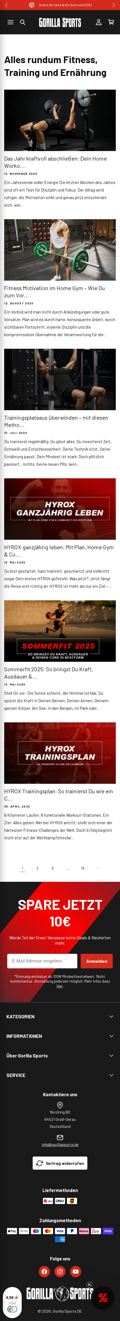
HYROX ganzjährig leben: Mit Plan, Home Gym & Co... (59, 551)
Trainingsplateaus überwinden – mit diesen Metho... (56, 421)
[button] (22, 22)
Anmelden (96, 961)
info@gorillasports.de (60, 1144)
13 (82, 868)
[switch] (12, 1309)
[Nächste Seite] (98, 868)
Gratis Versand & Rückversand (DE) (65, 5)
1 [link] (22, 868)
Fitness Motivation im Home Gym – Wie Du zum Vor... (54, 291)
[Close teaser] (89, 1284)
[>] (114, 5)
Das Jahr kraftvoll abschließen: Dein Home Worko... (55, 162)
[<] (6, 5)
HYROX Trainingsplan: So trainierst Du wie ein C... (58, 795)
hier (60, 985)
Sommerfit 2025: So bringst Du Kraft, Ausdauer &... (48, 673)
